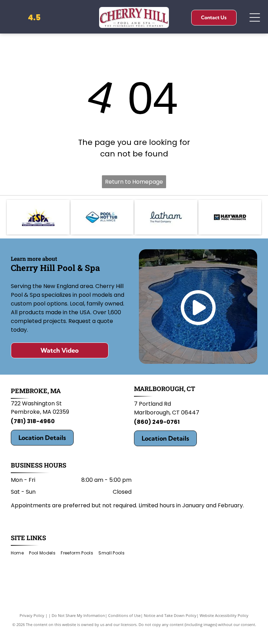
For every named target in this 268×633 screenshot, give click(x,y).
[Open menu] (255, 17)
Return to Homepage (134, 182)
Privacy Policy (32, 615)
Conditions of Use (124, 615)
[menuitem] (20, 553)
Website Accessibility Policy (224, 615)
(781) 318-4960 (33, 421)
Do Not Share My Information (78, 615)
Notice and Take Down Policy (170, 615)
